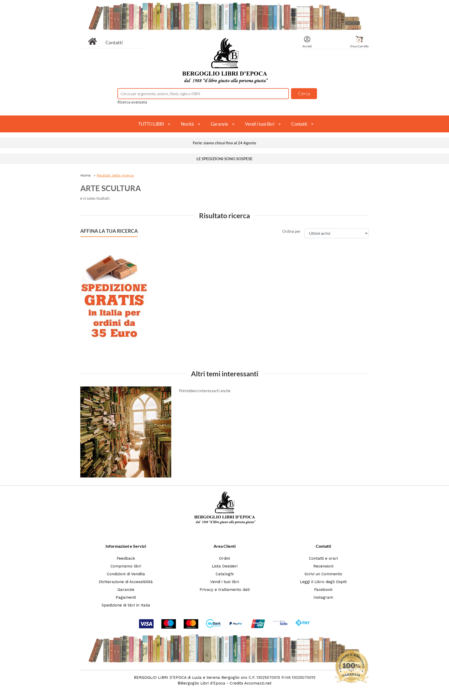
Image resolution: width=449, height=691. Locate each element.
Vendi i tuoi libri (259, 124)
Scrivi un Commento (323, 574)
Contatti (114, 42)
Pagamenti (126, 597)
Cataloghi (225, 574)
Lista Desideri (224, 566)
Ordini (224, 558)
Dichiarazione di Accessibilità (126, 581)
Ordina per (291, 231)
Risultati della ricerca (115, 175)
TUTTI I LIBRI (151, 124)
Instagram (323, 597)
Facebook (323, 589)
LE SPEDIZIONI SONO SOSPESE (224, 158)
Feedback (126, 558)
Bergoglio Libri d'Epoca (203, 683)
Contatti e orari (323, 558)
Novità (187, 124)
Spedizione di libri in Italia (126, 605)
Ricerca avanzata (132, 102)
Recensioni (323, 566)
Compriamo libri (125, 566)
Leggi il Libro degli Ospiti (323, 581)
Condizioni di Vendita (126, 574)
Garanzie (219, 124)
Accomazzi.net (258, 683)
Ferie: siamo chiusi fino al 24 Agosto (224, 142)
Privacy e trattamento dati (225, 589)
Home (85, 175)
